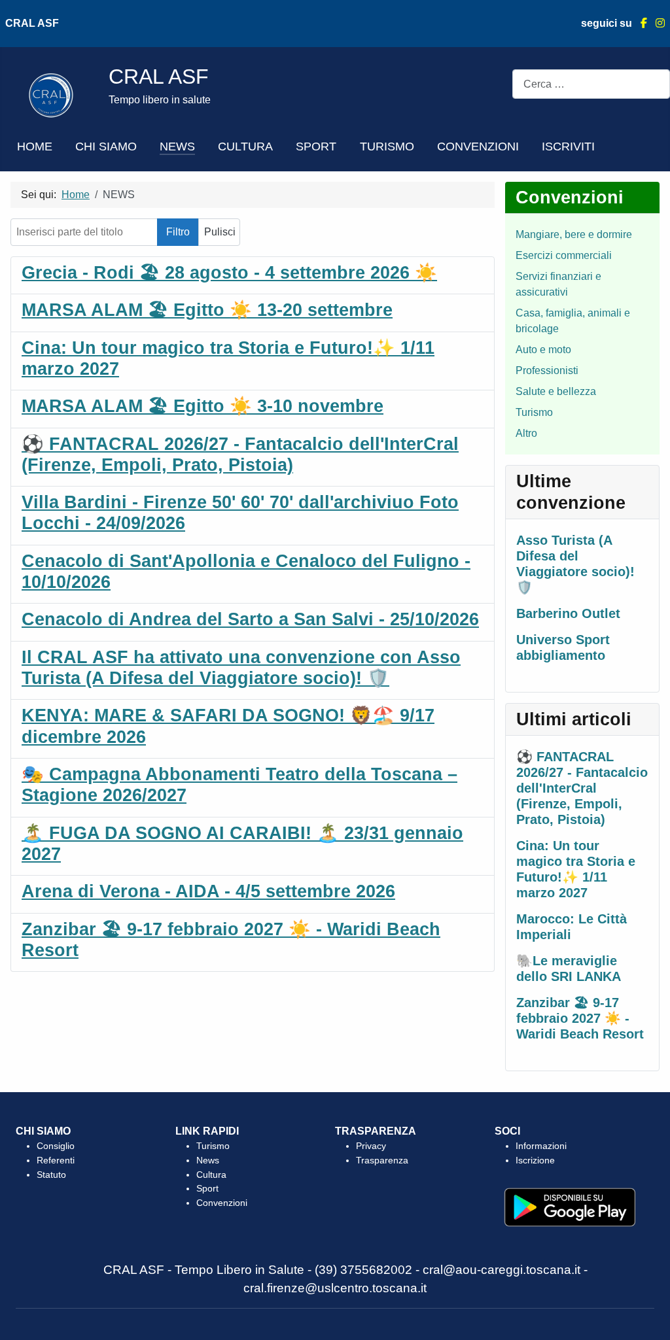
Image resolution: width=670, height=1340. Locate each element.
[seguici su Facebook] (639, 23)
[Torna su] (647, 1316)
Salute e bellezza (556, 391)
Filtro (178, 231)
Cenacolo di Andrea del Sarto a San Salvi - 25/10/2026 (250, 619)
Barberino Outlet (568, 613)
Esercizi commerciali (564, 255)
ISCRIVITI (568, 146)
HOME (34, 146)
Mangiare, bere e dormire (574, 234)
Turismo (534, 412)
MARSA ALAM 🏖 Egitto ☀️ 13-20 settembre (207, 310)
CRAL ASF (32, 23)
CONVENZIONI (478, 146)
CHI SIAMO (106, 146)
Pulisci (220, 231)
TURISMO (387, 146)
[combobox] (591, 84)
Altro (526, 433)
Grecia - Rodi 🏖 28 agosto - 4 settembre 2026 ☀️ (229, 273)
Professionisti (547, 370)
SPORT (316, 146)
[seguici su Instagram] (656, 23)
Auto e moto (543, 349)
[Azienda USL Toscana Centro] (51, 94)
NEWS (177, 146)
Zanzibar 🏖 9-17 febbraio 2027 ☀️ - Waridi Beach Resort (580, 1018)
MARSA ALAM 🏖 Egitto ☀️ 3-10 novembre (202, 406)
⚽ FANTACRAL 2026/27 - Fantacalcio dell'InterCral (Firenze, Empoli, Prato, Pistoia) (582, 788)
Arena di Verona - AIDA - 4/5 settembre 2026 (208, 891)
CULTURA (245, 146)
